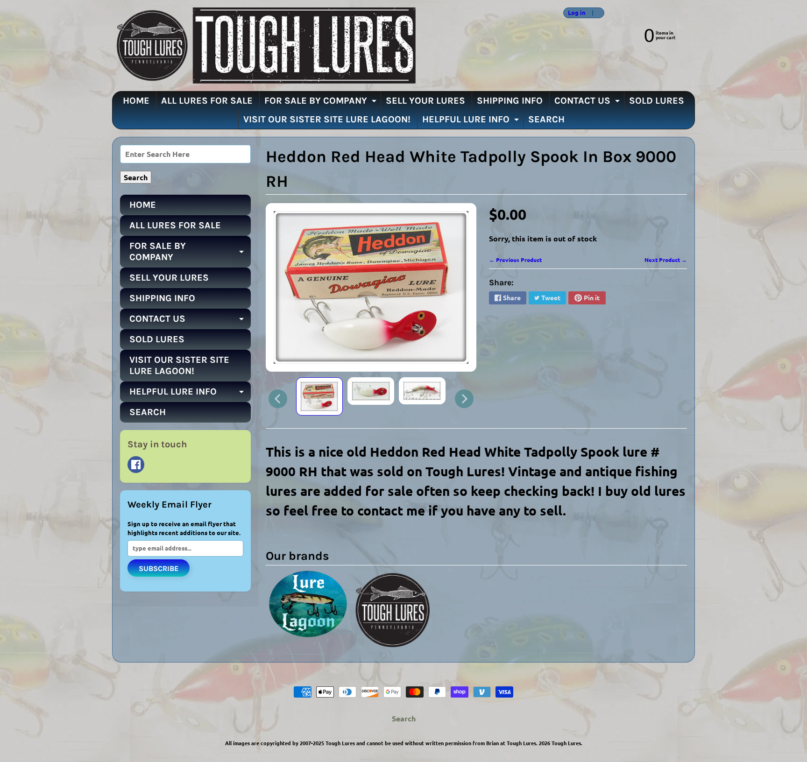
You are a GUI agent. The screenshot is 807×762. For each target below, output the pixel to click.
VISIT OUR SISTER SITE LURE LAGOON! (327, 119)
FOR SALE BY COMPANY (321, 102)
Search (404, 718)
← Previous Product (515, 259)
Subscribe (158, 568)
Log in (577, 13)
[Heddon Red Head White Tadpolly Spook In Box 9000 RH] (319, 396)
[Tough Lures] (264, 45)
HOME (136, 100)
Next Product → (665, 259)
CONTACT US (588, 102)
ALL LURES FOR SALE (207, 100)
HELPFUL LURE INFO (471, 121)
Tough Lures (566, 743)
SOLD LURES (656, 100)
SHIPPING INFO (510, 100)
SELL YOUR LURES (425, 100)
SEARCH (546, 119)
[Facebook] (135, 464)
